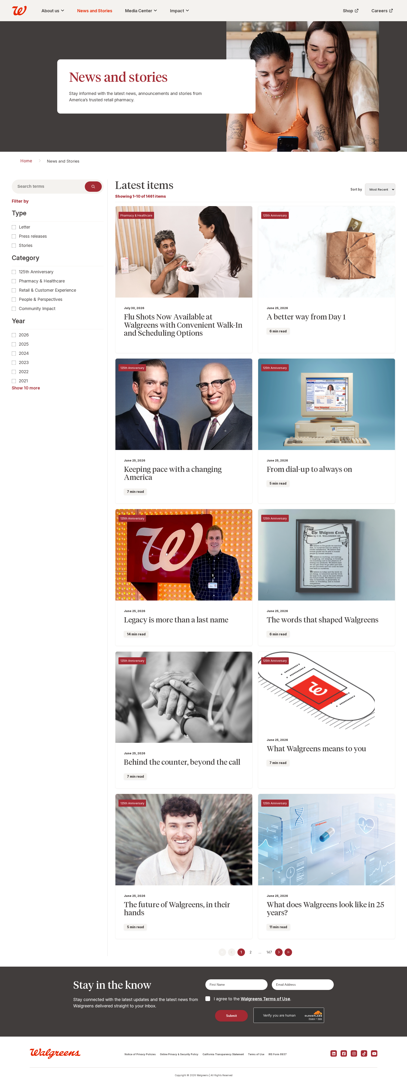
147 (269, 952)
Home (26, 160)
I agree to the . (252, 998)
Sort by (356, 189)
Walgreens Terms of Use (265, 998)
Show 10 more (26, 387)
